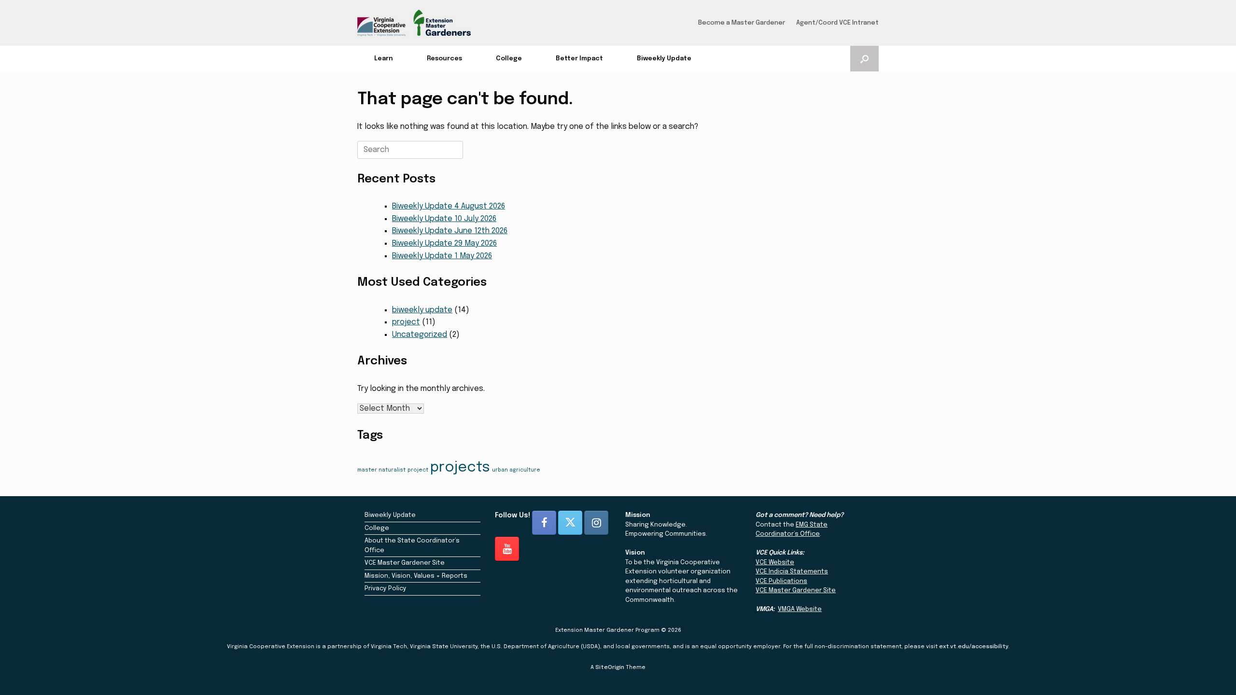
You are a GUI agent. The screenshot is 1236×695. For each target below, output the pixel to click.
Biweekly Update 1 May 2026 (442, 256)
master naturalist (381, 470)
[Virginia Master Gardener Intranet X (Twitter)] (570, 523)
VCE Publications (781, 581)
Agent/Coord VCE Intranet (837, 23)
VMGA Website (800, 609)
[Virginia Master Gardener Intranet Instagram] (596, 523)
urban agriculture (516, 470)
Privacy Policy (386, 588)
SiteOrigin (609, 667)
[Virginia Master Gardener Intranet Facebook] (544, 523)
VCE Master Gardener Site (405, 563)
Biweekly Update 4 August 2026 (448, 206)
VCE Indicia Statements (792, 572)
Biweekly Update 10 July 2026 (444, 219)
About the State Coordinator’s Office (412, 546)
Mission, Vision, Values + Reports (416, 576)
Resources (444, 59)
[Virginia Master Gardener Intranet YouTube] (507, 549)
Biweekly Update (664, 59)
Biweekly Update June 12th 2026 (449, 231)
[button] (864, 58)
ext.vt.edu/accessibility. (974, 647)
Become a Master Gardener (741, 23)
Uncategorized (419, 335)
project (406, 322)
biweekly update (422, 310)
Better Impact (579, 59)
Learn (383, 59)
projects (460, 467)
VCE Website (775, 562)
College (509, 59)
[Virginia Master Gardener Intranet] (414, 23)
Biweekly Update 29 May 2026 (444, 243)
